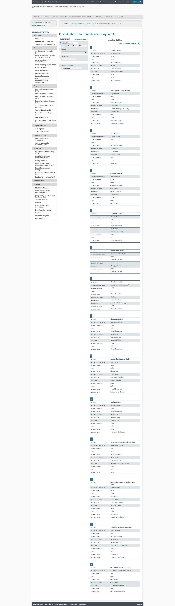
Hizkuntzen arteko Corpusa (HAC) (45, 102)
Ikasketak (45, 17)
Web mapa (73, 604)
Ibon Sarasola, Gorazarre (43, 210)
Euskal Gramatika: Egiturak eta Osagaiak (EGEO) (45, 56)
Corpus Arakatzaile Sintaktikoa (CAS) (42, 144)
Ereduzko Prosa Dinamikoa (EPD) (44, 97)
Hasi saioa (137, 2)
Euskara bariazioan (42, 76)
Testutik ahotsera (41, 200)
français (58, 2)
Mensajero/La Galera (117, 591)
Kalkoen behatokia (42, 73)
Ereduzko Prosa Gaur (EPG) (44, 94)
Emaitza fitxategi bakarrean (128, 43)
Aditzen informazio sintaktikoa (42, 139)
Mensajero (114, 163)
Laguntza (82, 604)
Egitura (55, 17)
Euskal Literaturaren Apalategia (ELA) (42, 191)
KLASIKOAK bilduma (42, 188)
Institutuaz (39, 38)
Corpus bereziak (40, 125)
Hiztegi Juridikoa (41, 161)
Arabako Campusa (92, 2)
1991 (112, 588)
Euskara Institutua (78, 24)
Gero (112, 429)
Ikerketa (63, 17)
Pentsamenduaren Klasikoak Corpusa (45, 121)
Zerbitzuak (109, 17)
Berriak (37, 213)
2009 (112, 157)
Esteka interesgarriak (42, 216)
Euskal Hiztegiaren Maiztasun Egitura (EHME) (44, 164)
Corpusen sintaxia (41, 135)
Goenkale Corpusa (41, 117)
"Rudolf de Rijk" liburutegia (45, 44)
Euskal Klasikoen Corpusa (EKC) (44, 113)
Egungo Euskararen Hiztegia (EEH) (45, 152)
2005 (112, 423)
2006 (112, 343)
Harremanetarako (61, 604)
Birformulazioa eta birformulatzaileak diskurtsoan (42, 80)
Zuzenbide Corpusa (42, 132)
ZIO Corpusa (39, 129)
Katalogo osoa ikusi (81, 39)
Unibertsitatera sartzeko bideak (81, 17)
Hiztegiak (37, 148)
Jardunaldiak (39, 181)
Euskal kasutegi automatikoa (45, 65)
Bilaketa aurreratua (38, 25)
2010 (112, 114)
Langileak (119, 17)
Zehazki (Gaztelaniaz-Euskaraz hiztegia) (42, 157)
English (50, 2)
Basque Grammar (41, 67)
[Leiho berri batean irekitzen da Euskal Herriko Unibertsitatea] (58, 7)
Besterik (88, 24)
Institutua (37, 35)
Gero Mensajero (116, 145)
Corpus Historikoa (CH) (43, 110)
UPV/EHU (67, 24)
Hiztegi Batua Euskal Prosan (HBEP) (45, 173)
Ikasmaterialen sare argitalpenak (42, 206)
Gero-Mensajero (116, 62)
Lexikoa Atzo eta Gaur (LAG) (45, 177)
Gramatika (38, 48)
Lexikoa (38, 203)
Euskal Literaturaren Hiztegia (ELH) (42, 169)
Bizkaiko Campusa (106, 2)
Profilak (36, 17)
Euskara (35, 2)
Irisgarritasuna (38, 604)
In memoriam (40, 218)
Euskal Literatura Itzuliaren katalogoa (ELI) (45, 196)
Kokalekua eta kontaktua (44, 41)
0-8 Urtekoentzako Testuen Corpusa (44, 106)
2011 (112, 74)
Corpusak (37, 86)
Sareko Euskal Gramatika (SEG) (44, 52)
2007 (112, 306)
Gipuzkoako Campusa (122, 2)
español (43, 2)
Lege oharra (49, 604)
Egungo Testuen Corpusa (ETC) (44, 90)
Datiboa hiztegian (41, 70)
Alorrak (99, 17)
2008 (112, 235)
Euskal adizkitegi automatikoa (41, 61)
